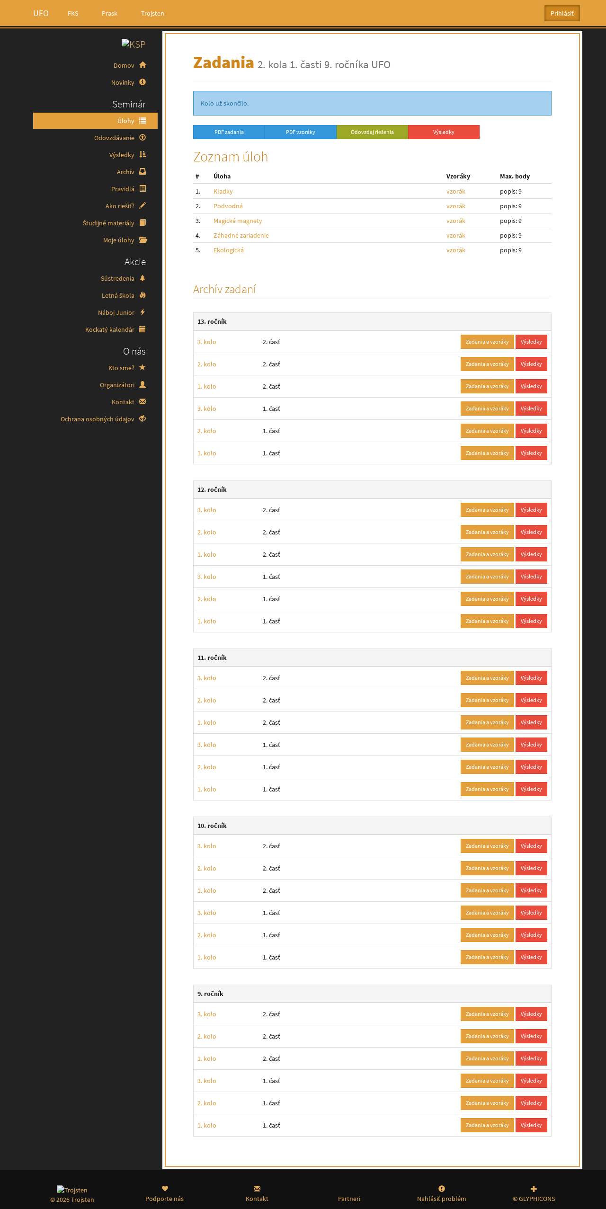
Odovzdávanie (115, 137)
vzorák (455, 191)
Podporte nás (164, 1198)
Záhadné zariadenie (241, 235)
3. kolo (206, 342)
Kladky (223, 191)
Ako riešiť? (121, 206)
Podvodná (228, 206)
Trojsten (152, 13)
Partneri (349, 1198)
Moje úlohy (119, 240)
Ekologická (229, 250)
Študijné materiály (109, 223)
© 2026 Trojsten (72, 1199)
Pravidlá (123, 189)
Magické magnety (238, 220)
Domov (125, 65)
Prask (109, 13)
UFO (41, 13)
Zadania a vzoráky (487, 341)
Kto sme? (122, 368)
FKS (73, 13)
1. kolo (206, 386)
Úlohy (126, 120)
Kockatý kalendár (110, 329)
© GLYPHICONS (534, 1198)
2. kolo (206, 364)
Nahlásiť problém (441, 1198)
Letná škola (119, 295)
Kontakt (124, 402)
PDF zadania (229, 131)
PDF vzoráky (300, 131)
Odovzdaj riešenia (372, 131)
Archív (126, 172)
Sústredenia (118, 278)
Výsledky (122, 155)
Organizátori (118, 385)
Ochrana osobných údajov (98, 419)
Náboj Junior (117, 312)
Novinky (123, 82)
